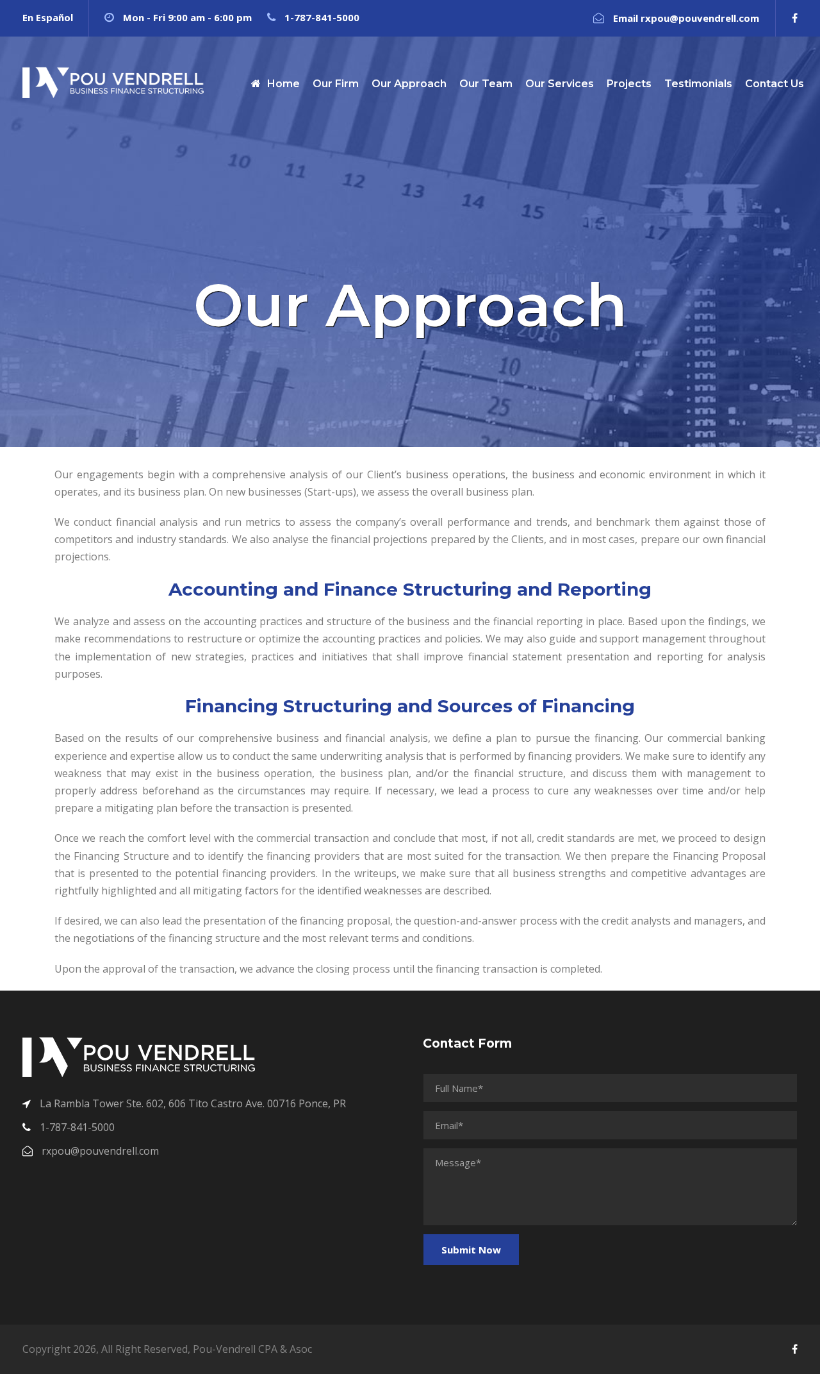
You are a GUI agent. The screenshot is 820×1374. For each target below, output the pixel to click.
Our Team (485, 84)
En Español (47, 17)
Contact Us (774, 84)
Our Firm (336, 84)
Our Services (559, 84)
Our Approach (409, 84)
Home (283, 84)
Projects (629, 84)
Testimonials (698, 84)
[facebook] (795, 18)
